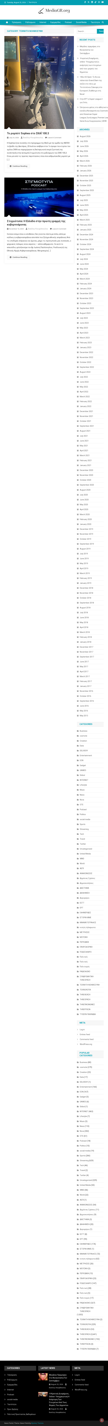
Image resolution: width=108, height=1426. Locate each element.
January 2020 (85, 524)
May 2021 (84, 446)
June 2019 (84, 558)
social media (81, 22)
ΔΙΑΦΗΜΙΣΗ (85, 893)
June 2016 (84, 706)
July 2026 (84, 141)
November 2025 (86, 181)
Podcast (68, 22)
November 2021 (86, 416)
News (82, 795)
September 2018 (87, 603)
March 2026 (85, 161)
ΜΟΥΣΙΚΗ (84, 937)
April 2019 (84, 568)
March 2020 (85, 514)
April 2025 (84, 215)
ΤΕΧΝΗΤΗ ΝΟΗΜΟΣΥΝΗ (90, 985)
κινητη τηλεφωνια (87, 927)
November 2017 (86, 652)
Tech (82, 834)
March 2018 (85, 632)
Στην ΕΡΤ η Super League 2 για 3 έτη (91, 100)
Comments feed (87, 1039)
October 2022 (85, 362)
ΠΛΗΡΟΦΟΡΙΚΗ (86, 947)
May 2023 (84, 328)
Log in (82, 1030)
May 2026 (84, 151)
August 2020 (85, 490)
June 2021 (84, 441)
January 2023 (85, 347)
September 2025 (87, 190)
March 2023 (85, 338)
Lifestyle (83, 785)
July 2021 (84, 436)
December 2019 (86, 529)
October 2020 (85, 480)
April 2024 (84, 274)
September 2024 (87, 249)
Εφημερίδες (55, 22)
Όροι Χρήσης (12, 1409)
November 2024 (86, 239)
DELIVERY (84, 751)
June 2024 (84, 264)
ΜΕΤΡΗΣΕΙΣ (85, 932)
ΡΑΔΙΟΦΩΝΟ (85, 971)
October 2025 (85, 185)
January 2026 (85, 171)
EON (81, 760)
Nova (82, 800)
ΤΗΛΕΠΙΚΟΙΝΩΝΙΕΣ (87, 1004)
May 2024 (84, 269)
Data (82, 746)
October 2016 (85, 696)
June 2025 (84, 205)
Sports (82, 824)
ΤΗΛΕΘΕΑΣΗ (85, 995)
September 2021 (87, 426)
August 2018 (85, 608)
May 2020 (84, 504)
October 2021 (85, 421)
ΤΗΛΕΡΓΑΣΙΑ (85, 1009)
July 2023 (84, 318)
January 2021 (85, 465)
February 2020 (86, 519)
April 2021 (84, 451)
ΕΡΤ (81, 908)
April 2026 (84, 156)
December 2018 (86, 588)
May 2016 (84, 711)
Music (82, 790)
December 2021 (86, 411)
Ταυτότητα (33, 2)
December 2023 (86, 293)
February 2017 (86, 681)
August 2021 (85, 431)
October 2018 (85, 598)
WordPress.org (86, 1044)
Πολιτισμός (85, 967)
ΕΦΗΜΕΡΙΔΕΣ (85, 913)
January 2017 (85, 686)
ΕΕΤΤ (82, 903)
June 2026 (84, 146)
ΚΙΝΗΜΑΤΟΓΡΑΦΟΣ (88, 922)
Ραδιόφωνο (30, 22)
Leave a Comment (54, 138)
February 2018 (86, 637)
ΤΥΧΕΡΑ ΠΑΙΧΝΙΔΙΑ (88, 1014)
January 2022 (85, 406)
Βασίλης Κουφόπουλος (33, 138)
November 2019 (86, 534)
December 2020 (86, 470)
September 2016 (87, 701)
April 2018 (84, 627)
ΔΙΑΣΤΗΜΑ (84, 888)
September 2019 (87, 544)
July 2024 (84, 259)
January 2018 (85, 642)
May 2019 (84, 563)
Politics (83, 814)
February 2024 (86, 284)
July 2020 (84, 495)
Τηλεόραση (16, 22)
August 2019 (85, 549)
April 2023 (84, 333)
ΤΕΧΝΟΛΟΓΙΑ (85, 990)
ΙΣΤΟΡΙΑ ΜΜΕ (85, 917)
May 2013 (84, 716)
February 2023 (86, 343)
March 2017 (85, 676)
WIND (82, 859)
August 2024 (85, 254)
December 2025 (86, 176)
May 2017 (84, 666)
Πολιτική (83, 957)
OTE (81, 805)
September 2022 (87, 367)
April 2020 (84, 509)
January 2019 (85, 583)
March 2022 (85, 397)
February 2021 (86, 460)
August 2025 (85, 195)
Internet (43, 22)
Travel (82, 839)
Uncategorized (86, 849)
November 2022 (86, 357)
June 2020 (84, 500)
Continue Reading (20, 166)
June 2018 (84, 617)
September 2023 (87, 308)
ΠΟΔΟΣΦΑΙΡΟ (86, 952)
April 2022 (84, 392)
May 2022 (84, 387)
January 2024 (85, 289)
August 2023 (85, 313)
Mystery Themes (37, 1423)
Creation (83, 741)
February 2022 (86, 401)
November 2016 (86, 691)
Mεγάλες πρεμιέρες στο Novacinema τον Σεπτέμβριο (90, 49)
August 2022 (85, 372)
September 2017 (87, 657)
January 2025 (85, 230)
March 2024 (85, 279)
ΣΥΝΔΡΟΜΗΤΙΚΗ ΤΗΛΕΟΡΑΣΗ (87, 978)
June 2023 (84, 323)
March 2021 (85, 455)
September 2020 (87, 485)
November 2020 (86, 475)
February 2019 (86, 578)
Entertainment (86, 755)
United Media (85, 854)
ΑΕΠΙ (82, 868)
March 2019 (85, 573)
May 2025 (84, 210)
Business (83, 731)
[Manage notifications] (102, 1420)
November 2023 (86, 298)
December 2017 (86, 647)
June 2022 (84, 382)
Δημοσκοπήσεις (87, 883)
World (82, 863)
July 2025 (84, 200)
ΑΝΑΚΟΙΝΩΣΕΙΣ (86, 873)
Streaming (84, 829)
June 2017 (84, 662)
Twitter (83, 844)
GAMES (83, 770)
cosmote (83, 736)
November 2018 (86, 593)
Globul (82, 775)
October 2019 (85, 539)
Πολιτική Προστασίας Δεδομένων (21, 1414)
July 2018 (84, 612)
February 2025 (86, 225)
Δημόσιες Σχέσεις (87, 878)
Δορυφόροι (84, 898)
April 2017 (84, 671)
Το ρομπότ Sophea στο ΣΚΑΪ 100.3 (28, 133)
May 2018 (84, 622)
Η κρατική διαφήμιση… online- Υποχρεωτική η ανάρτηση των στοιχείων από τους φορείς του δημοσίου (90, 65)
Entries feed (85, 1034)
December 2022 (86, 352)
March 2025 (85, 220)
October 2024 (85, 244)
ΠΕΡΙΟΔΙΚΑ (84, 942)
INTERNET (84, 780)
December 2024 (86, 235)
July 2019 (84, 554)
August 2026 (85, 136)
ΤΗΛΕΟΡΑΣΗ (85, 999)
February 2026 (86, 166)
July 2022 (84, 377)
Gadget (83, 765)
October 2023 (85, 303)
